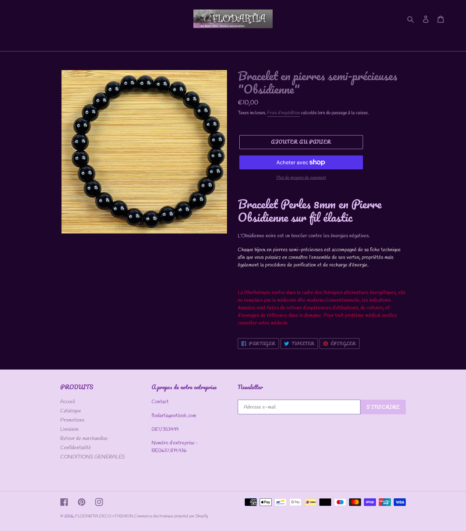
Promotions (72, 420)
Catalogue (70, 411)
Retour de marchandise (84, 438)
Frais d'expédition (283, 113)
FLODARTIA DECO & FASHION (104, 516)
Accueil (67, 401)
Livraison (69, 429)
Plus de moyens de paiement (301, 178)
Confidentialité (75, 447)
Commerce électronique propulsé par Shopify (171, 516)
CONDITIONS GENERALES (92, 457)
